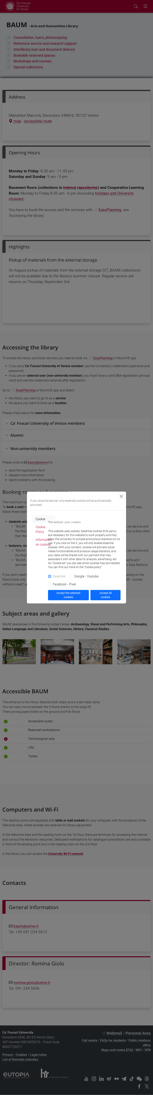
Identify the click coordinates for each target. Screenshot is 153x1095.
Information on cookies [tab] (44, 542)
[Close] (121, 496)
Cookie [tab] (40, 519)
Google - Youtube (86, 576)
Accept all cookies (106, 595)
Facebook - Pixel (64, 584)
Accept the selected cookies (68, 595)
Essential (59, 576)
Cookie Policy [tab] (40, 529)
